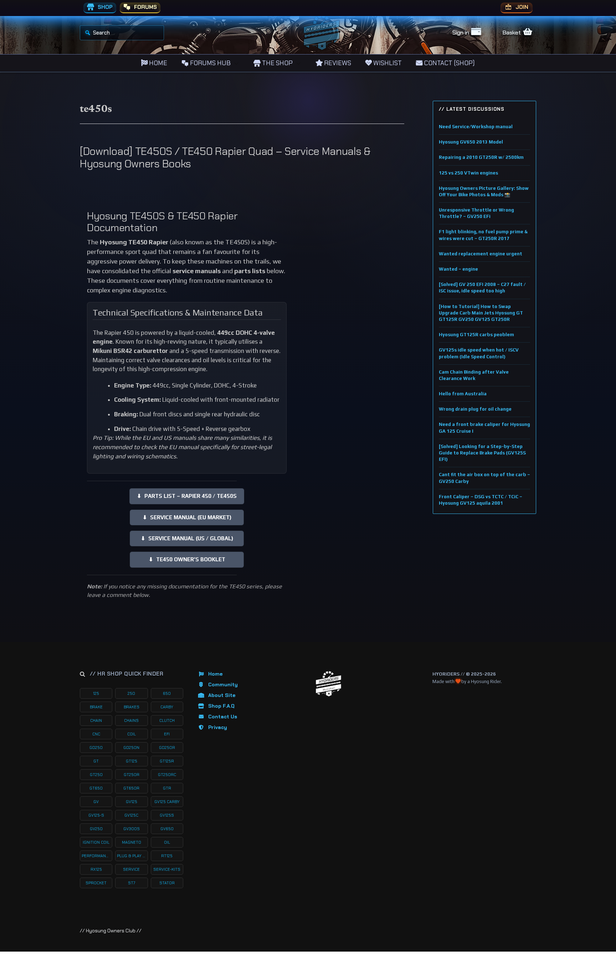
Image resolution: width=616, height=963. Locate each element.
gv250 (96, 828)
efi (167, 734)
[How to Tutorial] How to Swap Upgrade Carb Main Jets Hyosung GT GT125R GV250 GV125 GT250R (481, 313)
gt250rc (167, 774)
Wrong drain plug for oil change (475, 409)
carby (166, 706)
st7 (131, 882)
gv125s (167, 815)
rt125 (167, 855)
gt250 (96, 774)
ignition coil (96, 842)
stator (167, 882)
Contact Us (222, 716)
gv (96, 801)
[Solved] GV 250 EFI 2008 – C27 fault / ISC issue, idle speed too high (482, 287)
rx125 (96, 869)
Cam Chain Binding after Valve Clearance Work (474, 375)
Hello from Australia (463, 393)
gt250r (131, 774)
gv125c (131, 815)
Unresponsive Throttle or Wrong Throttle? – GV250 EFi (476, 213)
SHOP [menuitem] (104, 7)
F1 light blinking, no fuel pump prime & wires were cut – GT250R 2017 (483, 235)
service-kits (166, 869)
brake (96, 706)
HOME (157, 63)
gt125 (131, 761)
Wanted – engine (458, 269)
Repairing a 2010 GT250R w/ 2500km (481, 157)
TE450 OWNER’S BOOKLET (187, 559)
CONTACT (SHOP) (448, 63)
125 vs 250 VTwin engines (468, 173)
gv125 (131, 801)
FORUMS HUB (210, 63)
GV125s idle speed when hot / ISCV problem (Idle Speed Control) (479, 353)
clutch (167, 720)
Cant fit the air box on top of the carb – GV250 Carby (484, 478)
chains (131, 720)
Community (223, 684)
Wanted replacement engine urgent (480, 253)
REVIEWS (337, 63)
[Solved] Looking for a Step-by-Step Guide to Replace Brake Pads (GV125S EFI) (482, 453)
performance (96, 855)
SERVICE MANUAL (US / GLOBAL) (187, 538)
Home (215, 674)
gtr (167, 788)
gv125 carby (167, 801)
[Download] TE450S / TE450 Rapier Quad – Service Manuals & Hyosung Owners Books (225, 157)
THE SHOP (277, 63)
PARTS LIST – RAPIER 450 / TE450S (187, 496)
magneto (131, 842)
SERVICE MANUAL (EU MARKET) (187, 517)
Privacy (217, 727)
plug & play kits (132, 855)
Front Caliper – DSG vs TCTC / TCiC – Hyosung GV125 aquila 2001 (480, 500)
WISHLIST (387, 63)
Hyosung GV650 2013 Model (471, 142)
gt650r (131, 788)
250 (131, 693)
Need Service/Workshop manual (476, 126)
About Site (221, 695)
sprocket (96, 882)
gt (96, 761)
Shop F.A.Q (221, 706)
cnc (96, 734)
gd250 (96, 747)
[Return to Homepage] (328, 684)
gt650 (96, 788)
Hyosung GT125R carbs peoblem (476, 334)
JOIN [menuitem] (521, 7)
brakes (131, 706)
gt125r (167, 761)
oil (167, 842)
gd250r (167, 747)
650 (167, 693)
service (131, 869)
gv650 (167, 828)
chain (96, 720)
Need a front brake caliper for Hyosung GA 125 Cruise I (484, 427)
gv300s (131, 828)
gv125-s (96, 815)
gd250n (131, 747)
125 (96, 693)
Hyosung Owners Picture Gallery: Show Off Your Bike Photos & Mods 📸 (484, 191)
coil (131, 734)
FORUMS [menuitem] (145, 7)
